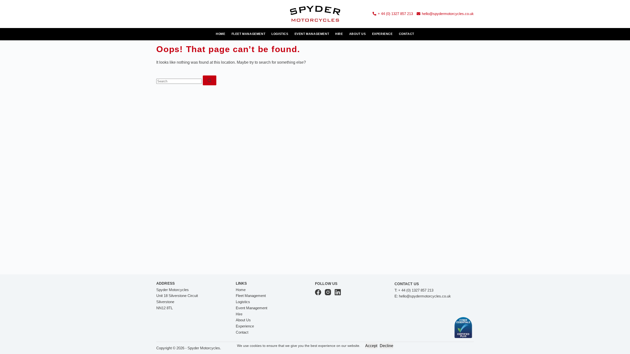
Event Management (312, 34)
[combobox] (179, 81)
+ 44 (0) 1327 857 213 (395, 14)
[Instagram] (328, 292)
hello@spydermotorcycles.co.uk (448, 14)
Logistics (279, 34)
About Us (357, 34)
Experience (382, 34)
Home (220, 34)
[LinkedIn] (338, 292)
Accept (371, 346)
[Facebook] (318, 292)
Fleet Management (249, 34)
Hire (339, 34)
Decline (386, 346)
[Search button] (209, 80)
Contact (406, 34)
